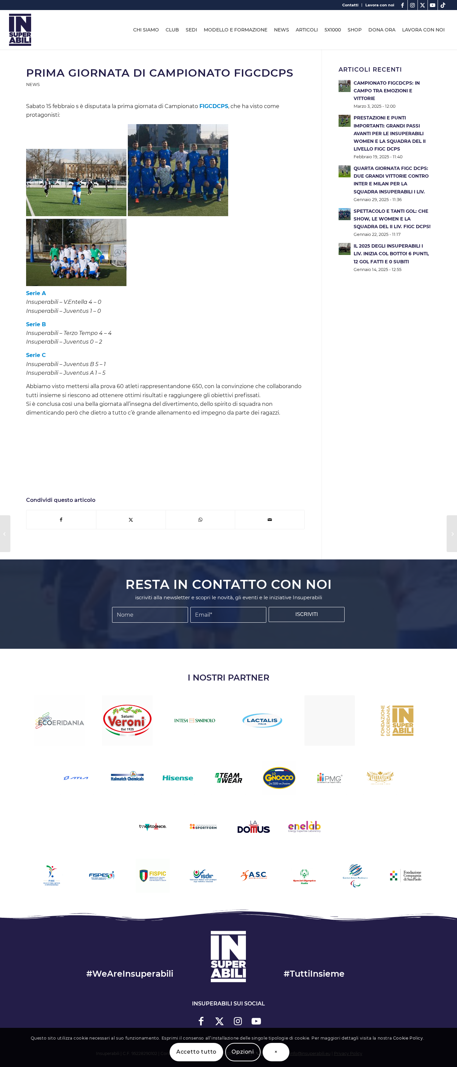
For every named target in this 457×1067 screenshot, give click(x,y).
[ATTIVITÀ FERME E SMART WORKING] (452, 533)
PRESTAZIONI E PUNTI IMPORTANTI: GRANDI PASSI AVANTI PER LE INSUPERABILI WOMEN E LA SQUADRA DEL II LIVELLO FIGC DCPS (390, 133)
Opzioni (243, 1052)
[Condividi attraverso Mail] (269, 519)
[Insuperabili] (20, 30)
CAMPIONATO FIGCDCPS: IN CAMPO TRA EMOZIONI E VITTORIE (387, 90)
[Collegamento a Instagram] (413, 5)
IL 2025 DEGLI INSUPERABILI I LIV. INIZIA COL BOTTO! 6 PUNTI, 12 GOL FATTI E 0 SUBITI (391, 253)
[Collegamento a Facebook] (402, 5)
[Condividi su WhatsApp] (200, 519)
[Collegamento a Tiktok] (443, 5)
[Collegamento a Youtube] (433, 5)
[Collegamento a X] (423, 5)
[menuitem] (350, 5)
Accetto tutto (196, 1052)
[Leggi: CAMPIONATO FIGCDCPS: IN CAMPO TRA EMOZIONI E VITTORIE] (345, 86)
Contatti (350, 5)
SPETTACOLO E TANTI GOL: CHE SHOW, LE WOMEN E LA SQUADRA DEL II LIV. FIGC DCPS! (392, 218)
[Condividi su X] (131, 519)
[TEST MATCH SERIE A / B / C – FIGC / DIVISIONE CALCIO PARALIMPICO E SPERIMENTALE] (5, 533)
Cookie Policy (408, 1038)
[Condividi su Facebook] (61, 519)
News (33, 84)
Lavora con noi (379, 5)
